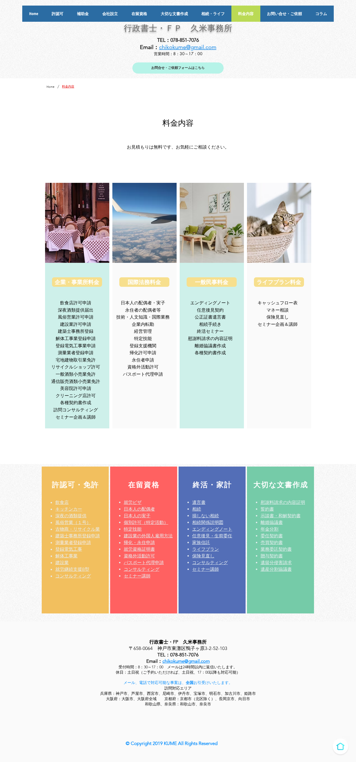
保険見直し (203, 556)
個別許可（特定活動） (146, 522)
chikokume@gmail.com (187, 47)
